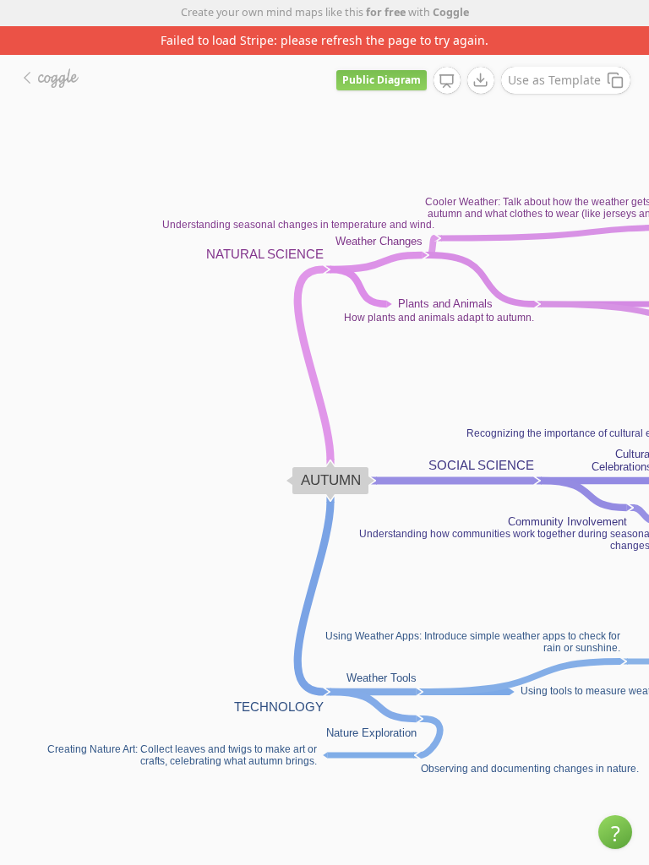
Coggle (451, 12)
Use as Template (554, 80)
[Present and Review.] (447, 81)
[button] (615, 832)
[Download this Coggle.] (480, 80)
